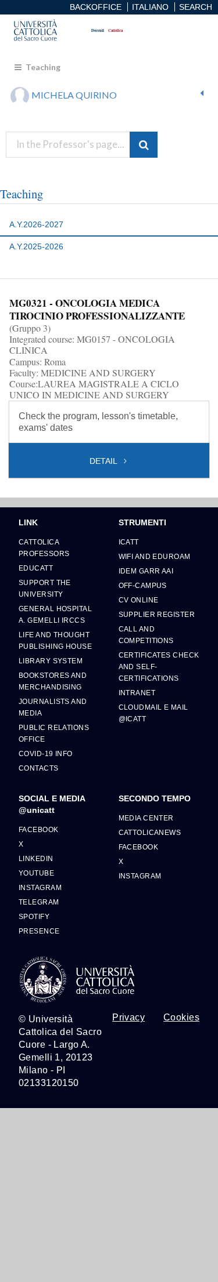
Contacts (39, 768)
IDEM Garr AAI (146, 571)
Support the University (45, 588)
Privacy (128, 1017)
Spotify (34, 916)
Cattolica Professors (44, 547)
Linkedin (36, 858)
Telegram (39, 902)
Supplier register (157, 614)
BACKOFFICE (95, 7)
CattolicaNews (150, 832)
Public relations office (54, 733)
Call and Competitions (146, 634)
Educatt (36, 568)
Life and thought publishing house (55, 640)
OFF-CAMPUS (143, 585)
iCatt (129, 542)
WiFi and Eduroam (155, 556)
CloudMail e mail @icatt (153, 712)
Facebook (39, 829)
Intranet (137, 692)
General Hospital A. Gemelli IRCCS (55, 614)
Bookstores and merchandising (53, 681)
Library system (51, 660)
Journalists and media (53, 707)
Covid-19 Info (46, 753)
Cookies (181, 1017)
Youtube (36, 873)
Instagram (40, 887)
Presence (39, 931)
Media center (146, 818)
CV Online (139, 600)
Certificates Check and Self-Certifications (159, 666)
